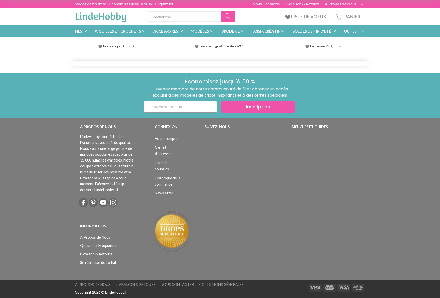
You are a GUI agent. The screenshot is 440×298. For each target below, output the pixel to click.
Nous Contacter (266, 4)
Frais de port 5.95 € (119, 46)
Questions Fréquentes (98, 245)
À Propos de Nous (340, 4)
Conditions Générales (221, 284)
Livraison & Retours (303, 4)
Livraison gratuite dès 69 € (222, 46)
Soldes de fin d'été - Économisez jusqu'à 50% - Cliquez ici (124, 3)
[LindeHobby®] (101, 15)
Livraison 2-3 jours (325, 46)
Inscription (258, 107)
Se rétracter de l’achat (98, 262)
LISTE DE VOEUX (308, 16)
